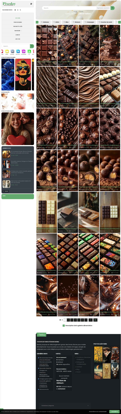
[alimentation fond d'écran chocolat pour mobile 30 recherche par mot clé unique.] (89, 296)
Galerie (81, 11)
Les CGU (17, 39)
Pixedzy (45, 64)
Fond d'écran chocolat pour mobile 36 (49, 270)
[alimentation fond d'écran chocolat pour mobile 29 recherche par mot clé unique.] (110, 296)
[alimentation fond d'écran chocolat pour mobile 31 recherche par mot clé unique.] (67, 296)
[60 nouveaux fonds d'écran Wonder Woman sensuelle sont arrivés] (7, 154)
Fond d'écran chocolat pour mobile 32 (49, 312)
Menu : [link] (77, 354)
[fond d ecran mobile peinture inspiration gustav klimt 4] (98, 354)
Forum (79, 372)
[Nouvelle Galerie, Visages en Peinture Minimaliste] (7, 164)
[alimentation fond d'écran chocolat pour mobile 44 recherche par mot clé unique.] (46, 170)
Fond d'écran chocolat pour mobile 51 (70, 103)
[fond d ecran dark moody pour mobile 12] (115, 371)
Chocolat (52, 64)
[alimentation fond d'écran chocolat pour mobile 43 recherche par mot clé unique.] (67, 170)
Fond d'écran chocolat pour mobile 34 (91, 270)
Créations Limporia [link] (48, 405)
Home (75, 11)
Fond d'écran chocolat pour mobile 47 (70, 145)
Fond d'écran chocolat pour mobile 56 (49, 62)
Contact (79, 367)
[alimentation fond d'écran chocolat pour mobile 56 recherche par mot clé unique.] (46, 45)
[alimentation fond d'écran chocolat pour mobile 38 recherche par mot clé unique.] (89, 212)
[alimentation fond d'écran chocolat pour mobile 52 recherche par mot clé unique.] (46, 87)
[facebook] (15, 10)
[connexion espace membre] (31, 3)
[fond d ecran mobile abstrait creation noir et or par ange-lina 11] (107, 371)
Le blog (18, 35)
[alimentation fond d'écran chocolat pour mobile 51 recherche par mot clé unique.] (67, 87)
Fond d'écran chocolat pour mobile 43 (70, 187)
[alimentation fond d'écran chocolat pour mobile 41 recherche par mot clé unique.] (110, 170)
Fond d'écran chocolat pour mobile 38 (91, 229)
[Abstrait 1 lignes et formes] (18, 74)
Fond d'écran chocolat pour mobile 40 (49, 229)
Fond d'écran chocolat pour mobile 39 (70, 229)
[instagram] (17, 10)
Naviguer (17, 31)
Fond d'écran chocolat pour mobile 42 (91, 187)
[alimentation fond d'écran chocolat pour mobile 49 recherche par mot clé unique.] (110, 87)
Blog (78, 369)
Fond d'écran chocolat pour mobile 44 (49, 187)
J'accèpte (114, 411)
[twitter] (20, 10)
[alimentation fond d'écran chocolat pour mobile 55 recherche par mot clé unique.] (67, 45)
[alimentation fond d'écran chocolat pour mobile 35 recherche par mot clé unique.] (67, 254)
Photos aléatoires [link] (100, 344)
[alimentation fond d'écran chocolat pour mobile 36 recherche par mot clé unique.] (46, 254)
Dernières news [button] (42, 354)
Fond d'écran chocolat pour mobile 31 (70, 312)
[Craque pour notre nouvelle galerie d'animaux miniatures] (7, 174)
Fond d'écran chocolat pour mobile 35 (70, 270)
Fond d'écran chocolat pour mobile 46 (91, 145)
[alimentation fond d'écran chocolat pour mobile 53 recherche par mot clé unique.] (110, 45)
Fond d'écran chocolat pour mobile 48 (49, 145)
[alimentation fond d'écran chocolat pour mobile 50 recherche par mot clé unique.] (89, 87)
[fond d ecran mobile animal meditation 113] (115, 354)
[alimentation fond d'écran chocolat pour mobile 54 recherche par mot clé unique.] (89, 45)
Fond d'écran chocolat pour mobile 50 (91, 103)
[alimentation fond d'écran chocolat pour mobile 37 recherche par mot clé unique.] (110, 212)
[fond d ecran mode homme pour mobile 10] (107, 354)
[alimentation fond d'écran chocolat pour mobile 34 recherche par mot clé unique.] (89, 254)
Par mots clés (17, 26)
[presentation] (37, 22)
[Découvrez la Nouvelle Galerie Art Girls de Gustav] (7, 184)
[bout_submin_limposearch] (113, 8)
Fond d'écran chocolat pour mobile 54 (91, 62)
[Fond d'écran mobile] (9, 4)
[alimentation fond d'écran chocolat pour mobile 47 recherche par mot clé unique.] (67, 129)
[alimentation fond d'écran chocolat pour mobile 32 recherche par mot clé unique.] (46, 296)
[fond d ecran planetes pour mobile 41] (98, 371)
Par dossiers (18, 22)
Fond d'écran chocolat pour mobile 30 (91, 312)
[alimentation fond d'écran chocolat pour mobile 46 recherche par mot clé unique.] (89, 129)
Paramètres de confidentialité (97, 411)
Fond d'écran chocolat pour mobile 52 (49, 103)
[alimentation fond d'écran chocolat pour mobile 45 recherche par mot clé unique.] (110, 129)
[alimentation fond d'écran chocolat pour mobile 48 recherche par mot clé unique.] (46, 129)
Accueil (17, 18)
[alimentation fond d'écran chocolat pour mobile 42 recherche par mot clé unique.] (89, 170)
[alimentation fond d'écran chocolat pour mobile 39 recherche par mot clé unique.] (67, 212)
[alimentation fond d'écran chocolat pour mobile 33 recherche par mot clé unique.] (110, 254)
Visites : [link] (58, 354)
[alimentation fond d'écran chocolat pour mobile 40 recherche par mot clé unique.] (46, 212)
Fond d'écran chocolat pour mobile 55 (70, 62)
